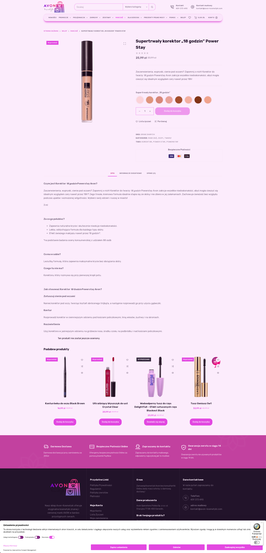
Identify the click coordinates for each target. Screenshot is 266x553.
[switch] (257, 542)
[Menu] (261, 523)
